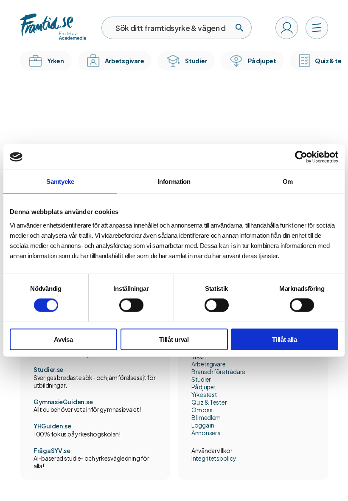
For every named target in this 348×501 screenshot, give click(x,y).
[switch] (131, 305)
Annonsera (205, 432)
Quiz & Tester (209, 402)
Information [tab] (174, 181)
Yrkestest (204, 394)
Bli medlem (206, 417)
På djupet (203, 387)
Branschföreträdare (218, 371)
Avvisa (63, 339)
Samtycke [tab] (60, 181)
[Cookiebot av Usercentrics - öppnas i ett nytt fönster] (301, 157)
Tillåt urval (173, 339)
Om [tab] (288, 181)
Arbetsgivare (208, 364)
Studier (201, 379)
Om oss (201, 410)
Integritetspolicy (213, 458)
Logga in (202, 425)
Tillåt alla (284, 339)
